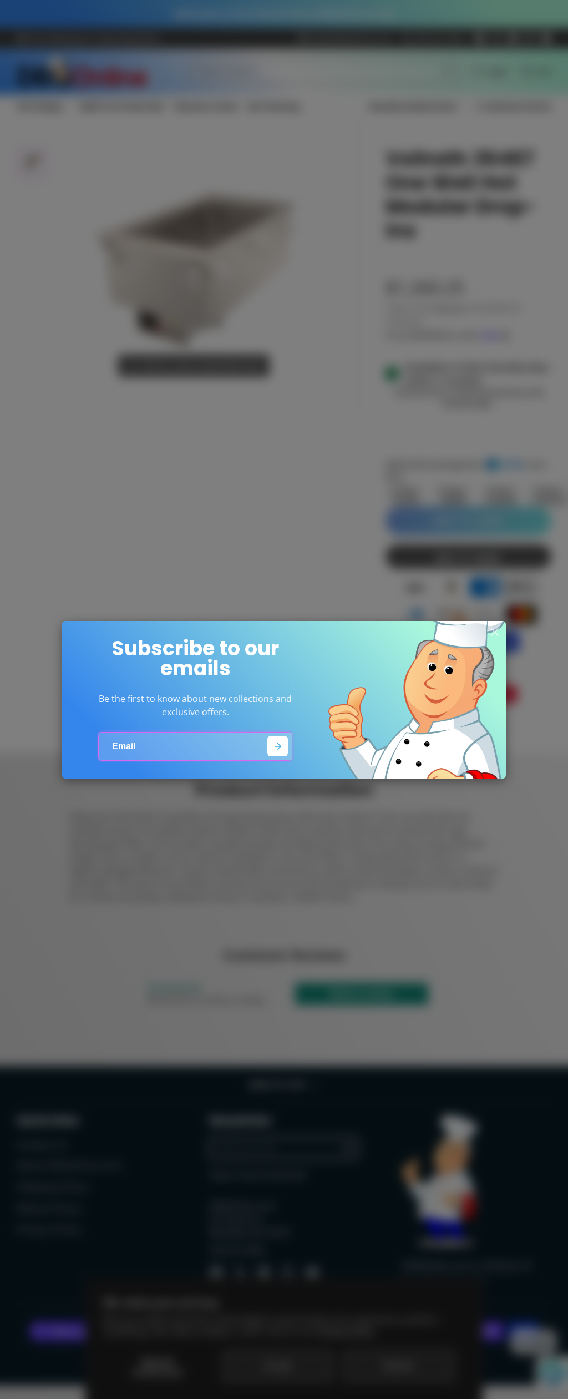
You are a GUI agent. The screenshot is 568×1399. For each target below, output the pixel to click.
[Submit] (277, 746)
